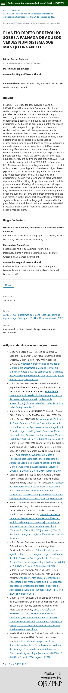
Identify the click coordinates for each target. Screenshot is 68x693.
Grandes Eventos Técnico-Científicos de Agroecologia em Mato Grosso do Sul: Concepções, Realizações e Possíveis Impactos (36, 581)
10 (21, 663)
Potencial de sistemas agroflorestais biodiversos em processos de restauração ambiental (35, 395)
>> (26, 663)
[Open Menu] (3, 3)
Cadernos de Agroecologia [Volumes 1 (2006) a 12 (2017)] (36, 3)
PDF (10, 285)
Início (5, 10)
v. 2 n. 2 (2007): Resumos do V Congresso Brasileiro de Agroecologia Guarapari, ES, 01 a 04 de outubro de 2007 (29, 15)
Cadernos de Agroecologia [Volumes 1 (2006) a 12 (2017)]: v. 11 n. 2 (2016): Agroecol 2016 (36, 403)
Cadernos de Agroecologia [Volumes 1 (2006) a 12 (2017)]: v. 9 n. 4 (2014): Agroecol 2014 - (36, 375)
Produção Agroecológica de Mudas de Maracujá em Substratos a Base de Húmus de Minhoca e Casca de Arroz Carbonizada (35, 367)
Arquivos (16, 10)
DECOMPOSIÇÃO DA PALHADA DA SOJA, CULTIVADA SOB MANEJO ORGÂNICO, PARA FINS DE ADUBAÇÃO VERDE (33, 613)
